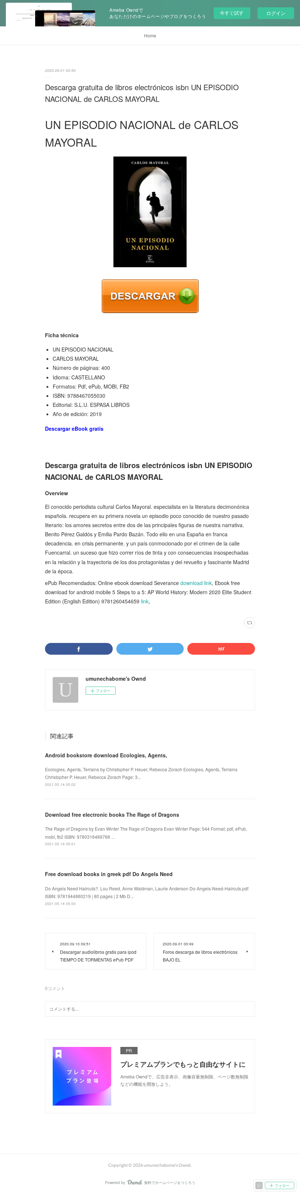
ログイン (275, 13)
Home (150, 35)
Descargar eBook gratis (74, 428)
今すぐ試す (232, 12)
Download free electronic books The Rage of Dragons (112, 814)
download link (196, 583)
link (145, 601)
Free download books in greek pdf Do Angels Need (109, 874)
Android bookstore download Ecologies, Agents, (106, 755)
